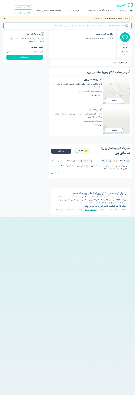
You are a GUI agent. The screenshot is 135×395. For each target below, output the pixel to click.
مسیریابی (114, 100)
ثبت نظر (61, 151)
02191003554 (96, 95)
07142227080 (96, 125)
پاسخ (60, 173)
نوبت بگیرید (24, 57)
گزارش (53, 173)
